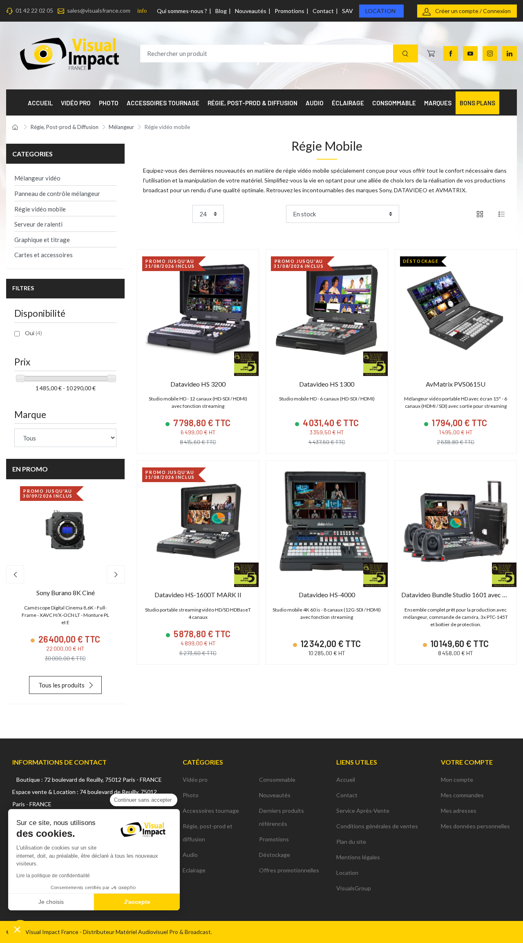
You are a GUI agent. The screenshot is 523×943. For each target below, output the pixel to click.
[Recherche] (405, 53)
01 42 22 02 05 (34, 10)
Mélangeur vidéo (37, 178)
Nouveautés (250, 10)
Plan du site (351, 841)
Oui (33, 332)
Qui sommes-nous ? (182, 10)
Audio (190, 854)
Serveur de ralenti (38, 224)
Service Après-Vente (362, 810)
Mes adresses (458, 810)
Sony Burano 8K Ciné (65, 592)
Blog (221, 10)
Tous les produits (61, 685)
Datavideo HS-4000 (327, 594)
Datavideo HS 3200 (198, 384)
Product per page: (166, 213)
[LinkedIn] (509, 53)
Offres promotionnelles (289, 870)
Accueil (345, 779)
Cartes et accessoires (43, 254)
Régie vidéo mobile (40, 209)
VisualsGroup (353, 888)
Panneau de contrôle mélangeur (57, 193)
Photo (191, 795)
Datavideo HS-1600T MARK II (197, 594)
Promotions (289, 10)
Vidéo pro (195, 779)
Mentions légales (358, 857)
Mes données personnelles (475, 826)
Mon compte (457, 779)
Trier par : (270, 213)
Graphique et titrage (42, 239)
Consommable (277, 779)
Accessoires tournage (211, 810)
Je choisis (51, 902)
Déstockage (274, 854)
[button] (17, 929)
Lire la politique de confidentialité (53, 876)
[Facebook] (450, 53)
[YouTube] (470, 53)
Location (380, 10)
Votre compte (467, 762)
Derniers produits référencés (281, 817)
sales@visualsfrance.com (98, 10)
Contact (323, 10)
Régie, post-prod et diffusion (207, 833)
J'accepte (137, 902)
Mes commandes (462, 795)
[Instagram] (490, 53)
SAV (347, 10)
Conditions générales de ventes (377, 826)
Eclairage (194, 870)
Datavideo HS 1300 (326, 384)
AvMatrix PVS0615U (455, 384)
